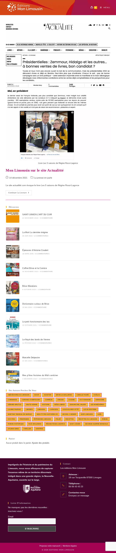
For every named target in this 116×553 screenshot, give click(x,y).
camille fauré (83, 395)
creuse (60, 400)
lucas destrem (90, 409)
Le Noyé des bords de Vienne (36, 339)
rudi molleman (35, 424)
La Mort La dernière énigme (35, 232)
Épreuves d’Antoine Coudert (35, 250)
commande (12, 400)
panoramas (24, 419)
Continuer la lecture (20, 193)
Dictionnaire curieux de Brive (35, 304)
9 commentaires (42, 254)
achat (36, 395)
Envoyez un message (79, 495)
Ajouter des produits (40, 443)
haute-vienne (31, 404)
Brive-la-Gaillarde (64, 395)
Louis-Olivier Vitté (71, 409)
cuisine (71, 400)
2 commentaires (41, 236)
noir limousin (87, 414)
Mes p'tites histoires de (47, 414)
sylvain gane (13, 429)
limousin (41, 409)
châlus (97, 395)
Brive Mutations (29, 286)
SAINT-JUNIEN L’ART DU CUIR (37, 214)
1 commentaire (44, 289)
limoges (29, 409)
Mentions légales (70, 546)
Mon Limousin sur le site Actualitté (35, 170)
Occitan (11, 419)
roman (105, 419)
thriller (27, 429)
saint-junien (75, 424)
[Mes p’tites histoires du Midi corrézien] (12, 376)
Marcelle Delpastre (31, 357)
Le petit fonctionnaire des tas (36, 322)
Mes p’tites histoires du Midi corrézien (40, 375)
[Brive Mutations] (12, 287)
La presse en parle (43, 178)
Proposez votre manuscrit (49, 546)
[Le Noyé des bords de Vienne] (12, 341)
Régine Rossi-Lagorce (55, 424)
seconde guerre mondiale (96, 424)
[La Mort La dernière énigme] (12, 233)
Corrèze (49, 400)
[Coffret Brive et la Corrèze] (12, 269)
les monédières (97, 404)
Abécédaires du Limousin (18, 395)
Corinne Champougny (31, 400)
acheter (47, 395)
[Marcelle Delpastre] (12, 358)
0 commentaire (46, 218)
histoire (45, 404)
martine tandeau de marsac (20, 414)
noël (100, 414)
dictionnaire (85, 400)
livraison (54, 409)
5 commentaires (41, 361)
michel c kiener (69, 414)
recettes (70, 419)
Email (10, 516)
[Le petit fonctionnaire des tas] (12, 323)
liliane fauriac (14, 409)
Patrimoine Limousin (42, 419)
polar (58, 419)
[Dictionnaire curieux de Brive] (12, 305)
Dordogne (100, 400)
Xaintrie (39, 429)
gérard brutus (14, 404)
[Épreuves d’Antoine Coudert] (12, 251)
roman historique (16, 424)
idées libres (59, 404)
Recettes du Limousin (88, 419)
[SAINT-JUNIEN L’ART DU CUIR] (12, 216)
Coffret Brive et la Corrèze (34, 268)
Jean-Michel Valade (77, 404)
